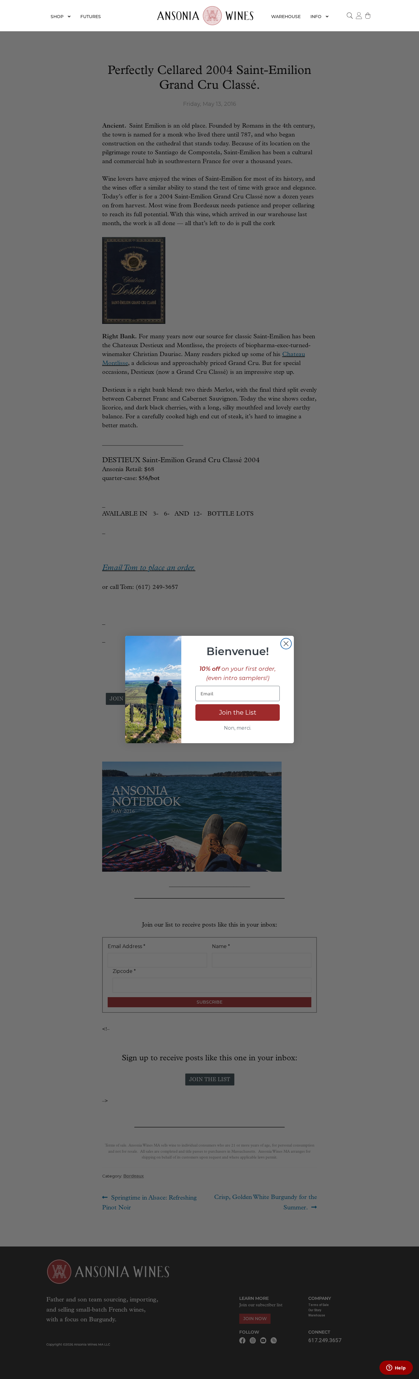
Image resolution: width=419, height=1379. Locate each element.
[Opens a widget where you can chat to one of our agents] (396, 1368)
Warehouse (286, 16)
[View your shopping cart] (368, 15)
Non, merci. (237, 728)
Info (315, 16)
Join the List (237, 712)
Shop (57, 16)
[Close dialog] (286, 643)
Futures (90, 16)
